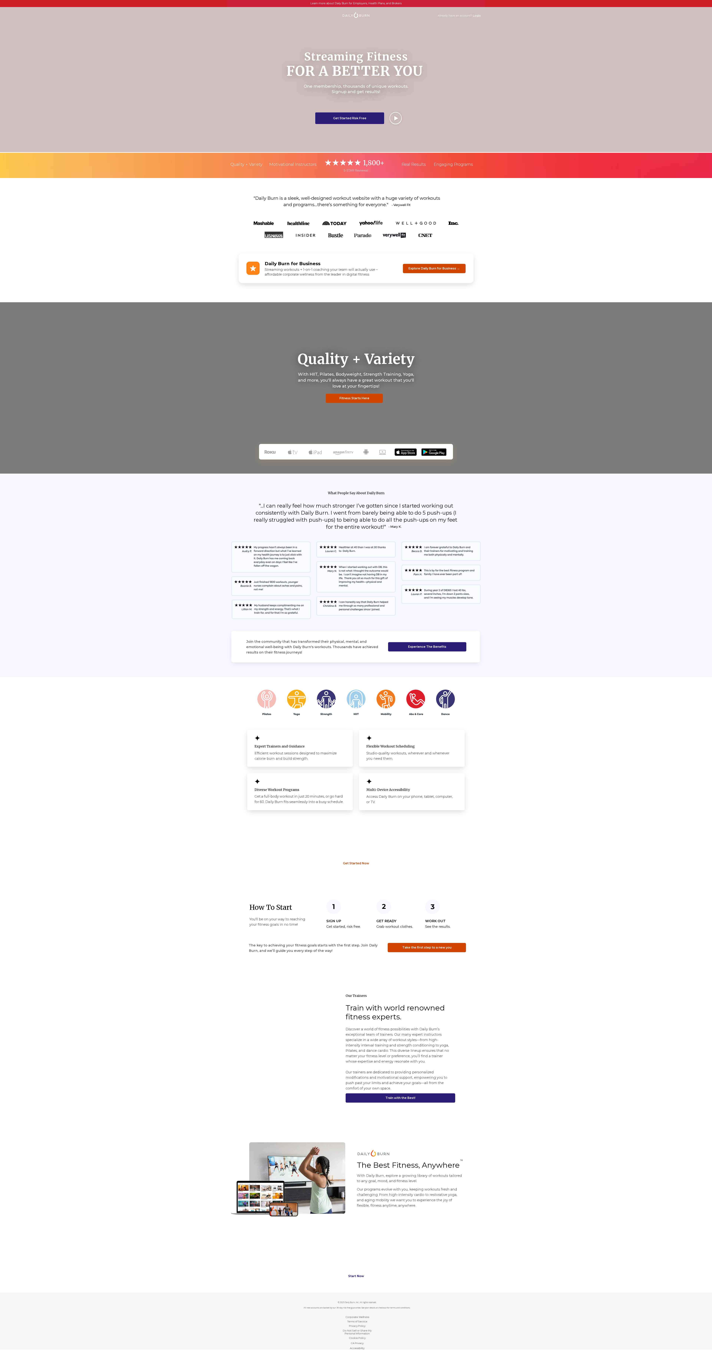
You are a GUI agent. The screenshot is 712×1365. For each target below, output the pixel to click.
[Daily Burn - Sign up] (373, 1151)
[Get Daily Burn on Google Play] (433, 449)
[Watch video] (396, 118)
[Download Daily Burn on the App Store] (406, 449)
